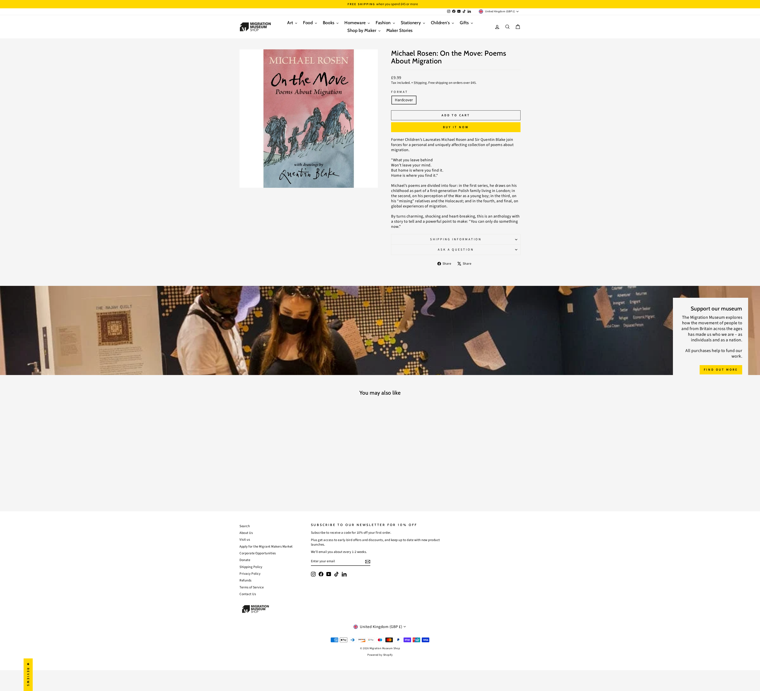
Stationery (411, 22)
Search (244, 526)
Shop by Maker (362, 30)
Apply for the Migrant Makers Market (266, 546)
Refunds (245, 580)
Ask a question (456, 249)
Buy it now (456, 127)
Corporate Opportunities (257, 553)
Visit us (244, 539)
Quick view (273, 468)
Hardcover (404, 100)
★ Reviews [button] (28, 674)
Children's (441, 22)
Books (329, 22)
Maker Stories (399, 30)
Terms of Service (251, 587)
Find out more (721, 369)
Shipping (420, 82)
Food (308, 22)
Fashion (384, 22)
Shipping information (456, 239)
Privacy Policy (249, 573)
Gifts (465, 22)
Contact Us (247, 594)
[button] (79, 654)
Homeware (355, 22)
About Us (246, 533)
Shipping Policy (250, 567)
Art (290, 22)
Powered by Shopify (380, 655)
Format (399, 92)
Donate (244, 560)
